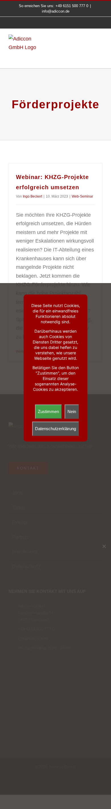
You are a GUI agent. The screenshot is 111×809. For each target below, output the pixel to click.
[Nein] (104, 546)
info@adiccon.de (55, 11)
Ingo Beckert (32, 196)
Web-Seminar (82, 196)
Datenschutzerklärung (55, 428)
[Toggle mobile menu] (100, 42)
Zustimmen (48, 411)
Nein (71, 411)
